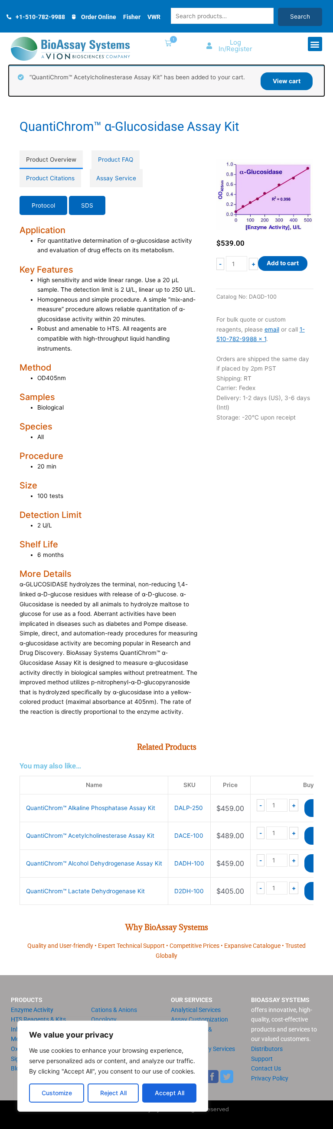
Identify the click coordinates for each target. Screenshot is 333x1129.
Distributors (267, 1048)
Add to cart (283, 263)
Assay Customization (199, 1019)
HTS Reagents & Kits (38, 1019)
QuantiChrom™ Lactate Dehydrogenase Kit (85, 891)
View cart (286, 81)
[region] (112, 1066)
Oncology (104, 1019)
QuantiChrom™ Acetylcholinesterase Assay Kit (90, 835)
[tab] (51, 159)
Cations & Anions (114, 1009)
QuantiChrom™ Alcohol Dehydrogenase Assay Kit (94, 863)
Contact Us (266, 1068)
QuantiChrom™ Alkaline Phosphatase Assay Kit (90, 807)
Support (262, 1058)
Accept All (169, 1092)
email (271, 329)
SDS (87, 205)
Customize (57, 1092)
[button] (166, 44)
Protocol (43, 205)
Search (300, 16)
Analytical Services (196, 1009)
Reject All (113, 1092)
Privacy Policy (269, 1078)
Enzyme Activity (32, 1009)
